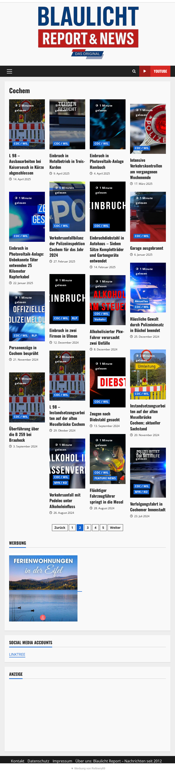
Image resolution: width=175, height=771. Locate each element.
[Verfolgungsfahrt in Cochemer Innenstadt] (148, 473)
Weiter (115, 527)
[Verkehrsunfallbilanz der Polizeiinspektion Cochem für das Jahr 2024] (67, 207)
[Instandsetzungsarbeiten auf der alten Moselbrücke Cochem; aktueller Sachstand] (148, 374)
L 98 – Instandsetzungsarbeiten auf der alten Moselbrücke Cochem (67, 415)
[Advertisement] (87, 715)
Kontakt (17, 761)
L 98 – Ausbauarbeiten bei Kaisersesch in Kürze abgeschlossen (26, 164)
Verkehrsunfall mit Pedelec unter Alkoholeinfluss (64, 500)
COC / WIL (21, 143)
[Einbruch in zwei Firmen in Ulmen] (67, 299)
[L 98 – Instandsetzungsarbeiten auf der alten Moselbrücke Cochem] (67, 376)
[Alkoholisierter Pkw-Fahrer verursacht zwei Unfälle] (108, 300)
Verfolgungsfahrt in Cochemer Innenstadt (147, 506)
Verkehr (100, 319)
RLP (74, 318)
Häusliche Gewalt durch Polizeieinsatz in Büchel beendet (147, 324)
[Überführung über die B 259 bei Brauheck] (27, 397)
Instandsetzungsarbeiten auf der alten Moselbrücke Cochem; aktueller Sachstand (147, 417)
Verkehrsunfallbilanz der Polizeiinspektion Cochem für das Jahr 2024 (67, 246)
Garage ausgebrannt (146, 248)
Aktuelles (141, 301)
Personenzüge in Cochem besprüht (23, 350)
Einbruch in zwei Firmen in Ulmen (63, 333)
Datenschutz (38, 761)
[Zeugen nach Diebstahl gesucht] (108, 382)
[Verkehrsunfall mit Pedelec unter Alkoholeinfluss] (67, 464)
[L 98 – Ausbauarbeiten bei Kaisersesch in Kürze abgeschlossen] (27, 124)
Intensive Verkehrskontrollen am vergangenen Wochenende (146, 168)
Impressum (62, 761)
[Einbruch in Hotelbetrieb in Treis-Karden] (67, 124)
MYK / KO (60, 483)
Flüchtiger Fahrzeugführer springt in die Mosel (106, 495)
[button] (9, 71)
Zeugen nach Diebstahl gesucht (105, 416)
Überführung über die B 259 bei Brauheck (24, 434)
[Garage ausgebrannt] (148, 217)
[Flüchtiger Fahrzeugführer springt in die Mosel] (108, 459)
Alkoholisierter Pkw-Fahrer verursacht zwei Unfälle (107, 337)
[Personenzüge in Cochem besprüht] (27, 316)
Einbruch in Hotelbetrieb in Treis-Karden (67, 161)
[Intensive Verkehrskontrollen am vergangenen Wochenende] (148, 129)
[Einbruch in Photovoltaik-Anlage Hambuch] (108, 124)
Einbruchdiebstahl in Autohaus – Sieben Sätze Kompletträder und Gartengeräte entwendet (107, 249)
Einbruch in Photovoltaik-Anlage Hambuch (107, 161)
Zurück (59, 527)
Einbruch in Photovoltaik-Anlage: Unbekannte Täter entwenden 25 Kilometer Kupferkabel (26, 262)
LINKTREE (17, 654)
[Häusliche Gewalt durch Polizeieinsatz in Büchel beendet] (148, 288)
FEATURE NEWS (105, 478)
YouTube (160, 71)
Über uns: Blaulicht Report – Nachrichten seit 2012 (118, 761)
